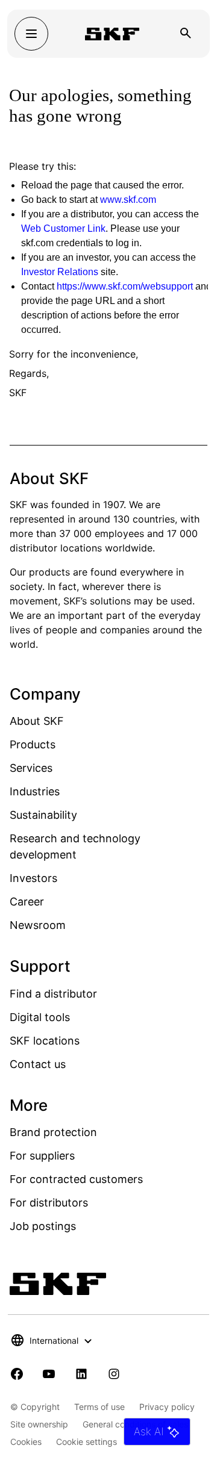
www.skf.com (128, 199)
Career (27, 901)
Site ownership (39, 1424)
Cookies (26, 1441)
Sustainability (43, 815)
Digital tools (40, 1017)
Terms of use (99, 1407)
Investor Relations (59, 272)
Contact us (38, 1064)
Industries (35, 791)
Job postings (43, 1226)
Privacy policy (167, 1407)
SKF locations (45, 1040)
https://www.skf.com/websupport (125, 286)
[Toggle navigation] (31, 34)
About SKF (37, 721)
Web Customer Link (63, 228)
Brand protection (53, 1132)
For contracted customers (76, 1179)
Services (31, 768)
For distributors (49, 1202)
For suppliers (42, 1155)
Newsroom (38, 925)
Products (32, 744)
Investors (33, 878)
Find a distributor (53, 993)
